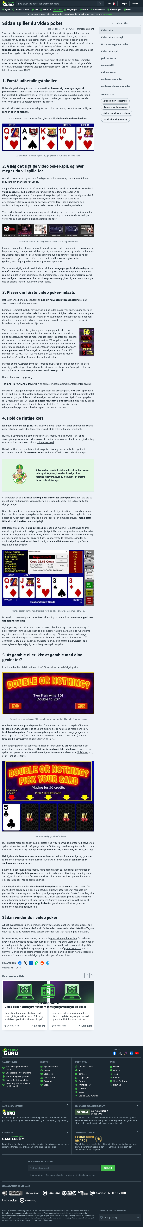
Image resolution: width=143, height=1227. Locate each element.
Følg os (116, 1049)
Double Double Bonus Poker (115, 86)
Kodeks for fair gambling (115, 119)
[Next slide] (91, 975)
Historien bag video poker (114, 44)
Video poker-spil (109, 51)
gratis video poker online (36, 501)
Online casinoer (22, 9)
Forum (85, 9)
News (128, 9)
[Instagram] (125, 1053)
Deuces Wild (107, 65)
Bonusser (47, 9)
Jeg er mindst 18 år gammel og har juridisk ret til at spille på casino (63, 1175)
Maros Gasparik (86, 28)
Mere (101, 14)
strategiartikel (83, 439)
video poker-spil (72, 212)
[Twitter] (120, 1053)
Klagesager (72, 9)
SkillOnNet (82, 752)
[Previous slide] (87, 975)
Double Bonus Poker (111, 79)
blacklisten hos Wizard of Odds (52, 842)
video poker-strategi (51, 278)
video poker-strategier (36, 63)
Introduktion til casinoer (115, 100)
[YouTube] (137, 1053)
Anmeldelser (99, 9)
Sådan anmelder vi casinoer (116, 113)
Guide (59, 9)
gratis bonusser (72, 948)
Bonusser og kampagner (115, 107)
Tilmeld (108, 1168)
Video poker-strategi (112, 37)
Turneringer (115, 9)
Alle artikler (122, 23)
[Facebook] (114, 1053)
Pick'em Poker (108, 72)
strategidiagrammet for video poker (53, 497)
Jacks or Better (109, 58)
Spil (36, 9)
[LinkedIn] (131, 1053)
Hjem (7, 9)
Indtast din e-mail (37, 1166)
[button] (120, 1217)
